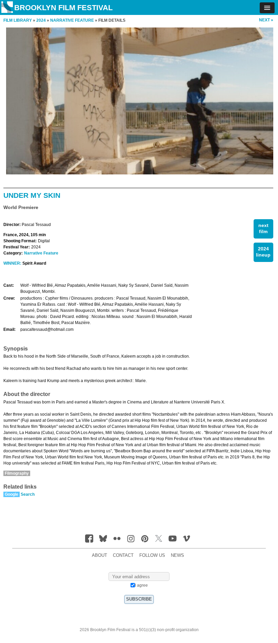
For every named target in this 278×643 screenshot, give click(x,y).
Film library (17, 20)
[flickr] (117, 538)
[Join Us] (89, 538)
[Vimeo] (186, 538)
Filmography (17, 473)
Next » (266, 20)
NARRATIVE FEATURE (72, 20)
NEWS (177, 555)
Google (11, 494)
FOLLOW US (152, 555)
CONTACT (123, 555)
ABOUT (99, 555)
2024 (41, 20)
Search (28, 494)
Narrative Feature (41, 253)
